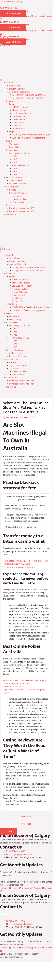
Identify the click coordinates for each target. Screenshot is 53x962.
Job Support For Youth (22, 113)
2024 (14, 156)
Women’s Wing (18, 128)
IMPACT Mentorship (21, 107)
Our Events (14, 144)
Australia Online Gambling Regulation (19, 567)
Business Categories (18, 183)
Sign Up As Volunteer (18, 193)
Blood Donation (19, 122)
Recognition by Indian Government (27, 98)
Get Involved (12, 186)
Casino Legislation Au (12, 686)
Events (9, 141)
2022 (14, 162)
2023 (14, 159)
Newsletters (11, 205)
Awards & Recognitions (19, 92)
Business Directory (14, 177)
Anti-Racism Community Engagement (28, 137)
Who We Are (14, 85)
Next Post (26, 823)
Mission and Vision (17, 88)
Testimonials (15, 196)
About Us (10, 82)
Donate (12, 189)
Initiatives (10, 101)
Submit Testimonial (21, 199)
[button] (26, 79)
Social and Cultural (20, 116)
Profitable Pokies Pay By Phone (16, 564)
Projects (13, 131)
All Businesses (15, 180)
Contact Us (11, 214)
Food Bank (17, 125)
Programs (13, 104)
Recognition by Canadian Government (29, 94)
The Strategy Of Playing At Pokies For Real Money (25, 560)
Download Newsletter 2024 (21, 211)
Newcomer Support (21, 110)
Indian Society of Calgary (11, 1)
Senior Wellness (19, 119)
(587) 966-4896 (10, 8)
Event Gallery (15, 147)
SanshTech (16, 875)
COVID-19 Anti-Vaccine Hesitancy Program (31, 134)
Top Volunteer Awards (19, 165)
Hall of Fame (11, 150)
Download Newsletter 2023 (21, 208)
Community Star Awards (19, 153)
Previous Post (26, 816)
